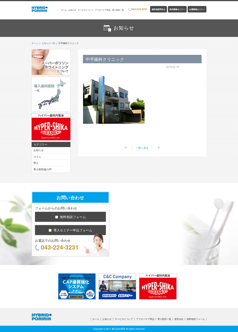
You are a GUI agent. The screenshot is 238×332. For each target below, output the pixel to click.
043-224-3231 (139, 9)
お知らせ (72, 9)
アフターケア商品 (103, 9)
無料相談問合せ (158, 9)
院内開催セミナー (177, 9)
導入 (36, 163)
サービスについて (85, 9)
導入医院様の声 (42, 169)
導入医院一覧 (118, 9)
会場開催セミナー (197, 9)
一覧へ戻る (142, 148)
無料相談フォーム (73, 216)
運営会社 (178, 319)
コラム (37, 156)
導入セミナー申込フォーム (72, 230)
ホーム (64, 9)
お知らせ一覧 (48, 43)
